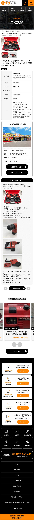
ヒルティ (21, 106)
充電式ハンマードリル (19, 111)
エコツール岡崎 (17, 104)
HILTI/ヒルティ (16, 102)
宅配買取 (17, 470)
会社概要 (17, 491)
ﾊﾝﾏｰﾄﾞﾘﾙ (15, 106)
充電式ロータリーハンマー (20, 113)
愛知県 (28, 116)
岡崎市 (15, 114)
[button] (14, 344)
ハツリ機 (24, 104)
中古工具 (15, 109)
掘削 (14, 118)
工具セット (24, 114)
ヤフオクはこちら (17, 172)
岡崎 (29, 113)
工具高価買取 (22, 116)
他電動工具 (28, 109)
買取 (18, 118)
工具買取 (15, 116)
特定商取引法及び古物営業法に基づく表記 (17, 502)
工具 (19, 114)
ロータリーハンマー (18, 107)
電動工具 (4, 69)
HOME (17, 464)
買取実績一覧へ (17, 288)
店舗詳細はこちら (17, 167)
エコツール (24, 102)
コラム (17, 475)
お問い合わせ (17, 486)
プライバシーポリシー (17, 497)
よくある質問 (17, 481)
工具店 (29, 114)
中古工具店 (21, 109)
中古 (25, 107)
